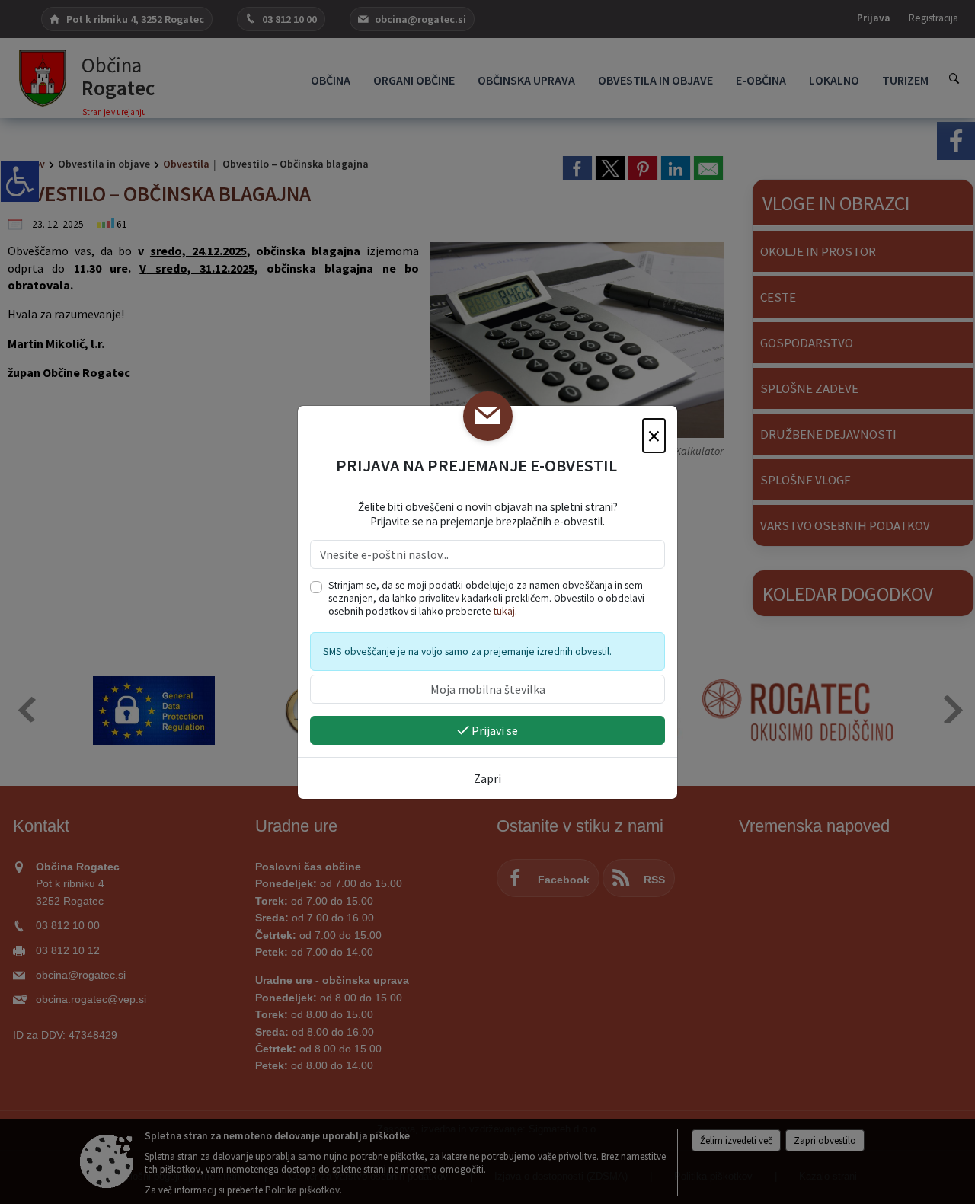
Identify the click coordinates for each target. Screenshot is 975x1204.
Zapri (487, 778)
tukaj (504, 611)
